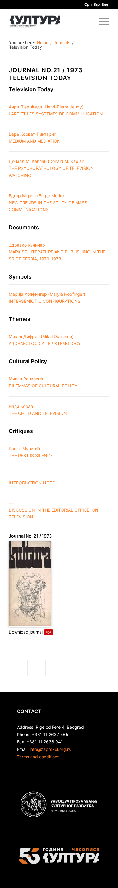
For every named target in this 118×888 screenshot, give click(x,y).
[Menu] (101, 21)
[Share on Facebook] (18, 668)
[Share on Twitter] (36, 668)
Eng (105, 4)
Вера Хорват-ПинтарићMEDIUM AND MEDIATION (35, 137)
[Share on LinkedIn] (55, 668)
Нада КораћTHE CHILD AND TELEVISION (38, 410)
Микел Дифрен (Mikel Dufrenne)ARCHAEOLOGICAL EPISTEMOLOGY (45, 340)
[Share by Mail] (73, 668)
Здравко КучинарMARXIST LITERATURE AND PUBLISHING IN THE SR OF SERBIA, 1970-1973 (57, 251)
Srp (96, 4)
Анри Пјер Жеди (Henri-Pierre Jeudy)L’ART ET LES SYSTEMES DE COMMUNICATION (56, 110)
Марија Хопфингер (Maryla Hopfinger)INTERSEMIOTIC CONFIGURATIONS (47, 298)
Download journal (26, 632)
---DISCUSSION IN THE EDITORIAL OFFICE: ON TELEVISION (53, 509)
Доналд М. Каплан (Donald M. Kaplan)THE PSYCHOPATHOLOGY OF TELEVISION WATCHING (51, 168)
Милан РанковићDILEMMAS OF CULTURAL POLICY (43, 382)
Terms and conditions (38, 756)
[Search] (87, 21)
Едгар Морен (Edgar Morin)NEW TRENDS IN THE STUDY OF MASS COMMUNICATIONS (48, 202)
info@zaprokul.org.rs (50, 749)
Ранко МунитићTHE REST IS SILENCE (31, 452)
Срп (88, 4)
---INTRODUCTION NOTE (32, 479)
